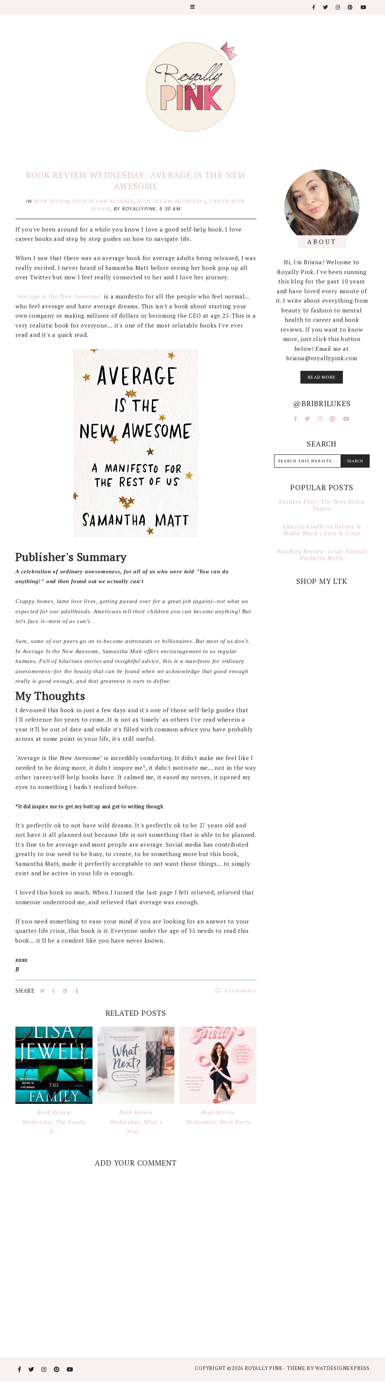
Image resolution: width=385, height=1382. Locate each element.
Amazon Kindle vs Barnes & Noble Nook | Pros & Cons (322, 530)
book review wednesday (171, 201)
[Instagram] (338, 7)
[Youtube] (364, 7)
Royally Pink (264, 1368)
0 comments (239, 990)
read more (321, 377)
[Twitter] (326, 7)
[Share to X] (43, 990)
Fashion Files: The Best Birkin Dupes (321, 505)
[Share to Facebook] (54, 990)
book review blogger (103, 201)
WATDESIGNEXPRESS (342, 1368)
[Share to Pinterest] (66, 990)
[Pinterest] (350, 7)
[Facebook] (314, 7)
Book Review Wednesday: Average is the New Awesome (136, 180)
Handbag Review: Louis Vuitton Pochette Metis (322, 554)
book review (52, 201)
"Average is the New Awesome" (59, 296)
